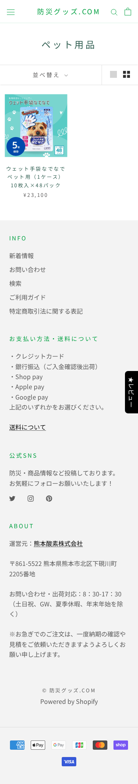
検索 (15, 283)
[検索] (114, 11)
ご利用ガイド (27, 297)
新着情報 (21, 255)
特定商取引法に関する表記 (46, 311)
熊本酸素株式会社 (58, 543)
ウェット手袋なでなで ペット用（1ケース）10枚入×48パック (36, 177)
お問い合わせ (27, 269)
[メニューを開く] (11, 11)
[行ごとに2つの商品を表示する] (126, 74)
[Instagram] (31, 497)
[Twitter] (12, 497)
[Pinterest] (49, 497)
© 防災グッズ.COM (69, 690)
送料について (27, 426)
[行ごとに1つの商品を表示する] (113, 74)
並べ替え (47, 75)
